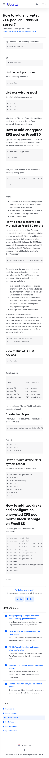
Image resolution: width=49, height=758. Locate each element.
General (28, 29)
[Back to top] (24, 750)
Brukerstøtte (10, 709)
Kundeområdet (7, 29)
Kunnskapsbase (19, 29)
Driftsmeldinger (11, 713)
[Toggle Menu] (3, 4)
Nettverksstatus (11, 726)
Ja (21, 599)
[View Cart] (37, 4)
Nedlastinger (10, 722)
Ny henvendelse (11, 731)
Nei (31, 599)
